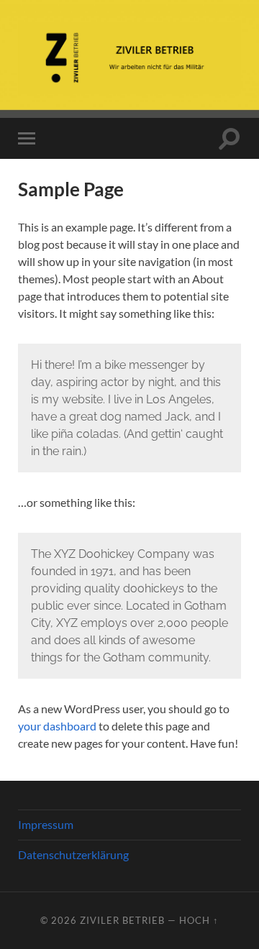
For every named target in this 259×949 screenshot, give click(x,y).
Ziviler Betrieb (122, 920)
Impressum (45, 824)
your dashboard (57, 726)
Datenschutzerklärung (73, 854)
